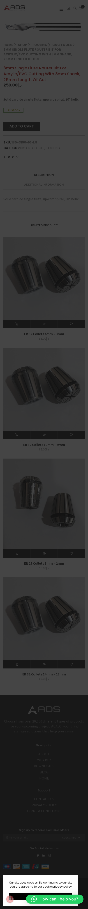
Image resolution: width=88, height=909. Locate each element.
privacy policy (62, 887)
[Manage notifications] (10, 899)
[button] (54, 899)
